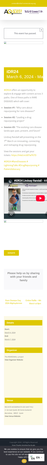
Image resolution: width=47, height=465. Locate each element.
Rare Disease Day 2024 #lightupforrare (13, 301)
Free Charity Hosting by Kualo (23, 445)
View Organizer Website (14, 360)
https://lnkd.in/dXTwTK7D (23, 155)
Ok (24, 461)
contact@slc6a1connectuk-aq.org (23, 3)
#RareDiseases (18, 161)
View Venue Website (12, 416)
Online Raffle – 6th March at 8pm (33, 302)
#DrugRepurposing (28, 165)
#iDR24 (7, 90)
